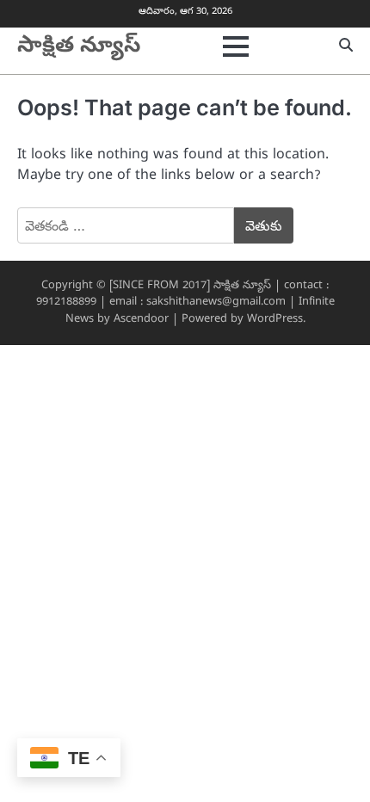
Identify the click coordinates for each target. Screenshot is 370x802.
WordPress (275, 319)
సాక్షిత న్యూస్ (79, 47)
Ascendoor (141, 319)
